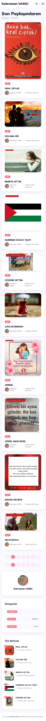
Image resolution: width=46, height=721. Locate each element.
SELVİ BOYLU (12, 540)
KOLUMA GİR (12, 136)
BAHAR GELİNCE (13, 499)
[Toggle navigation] (42, 4)
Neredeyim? (5, 18)
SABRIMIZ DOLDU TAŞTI (18, 240)
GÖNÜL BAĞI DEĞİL (15, 441)
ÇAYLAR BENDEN (14, 326)
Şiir (7, 83)
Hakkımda (12, 611)
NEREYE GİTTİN (13, 181)
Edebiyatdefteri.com (16, 717)
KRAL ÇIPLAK (12, 88)
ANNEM (9, 385)
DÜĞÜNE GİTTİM (14, 280)
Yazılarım (12, 626)
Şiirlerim (12, 619)
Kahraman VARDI (15, 93)
